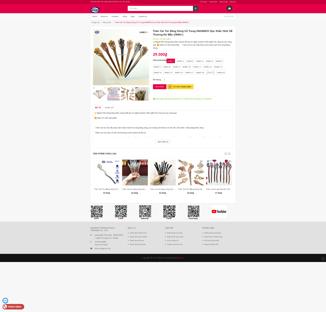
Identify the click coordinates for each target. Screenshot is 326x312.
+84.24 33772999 (100, 245)
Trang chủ (95, 22)
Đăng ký (233, 2)
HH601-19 (210, 73)
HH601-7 (157, 67)
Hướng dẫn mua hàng (212, 233)
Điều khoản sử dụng (174, 233)
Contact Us (142, 16)
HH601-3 (190, 61)
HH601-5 (209, 61)
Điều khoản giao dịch (175, 237)
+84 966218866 (100, 242)
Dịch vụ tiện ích (173, 241)
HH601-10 (186, 67)
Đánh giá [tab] (109, 108)
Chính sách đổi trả (137, 241)
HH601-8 (167, 67)
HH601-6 (219, 61)
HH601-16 (178, 73)
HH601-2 (180, 61)
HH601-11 (197, 67)
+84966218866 (182, 87)
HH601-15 (168, 73)
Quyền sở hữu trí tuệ (174, 244)
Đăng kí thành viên (211, 244)
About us (104, 16)
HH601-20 (221, 73)
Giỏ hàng (203, 2)
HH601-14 (157, 73)
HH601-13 (218, 67)
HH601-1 (170, 61)
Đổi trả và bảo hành (211, 241)
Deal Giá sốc (229, 16)
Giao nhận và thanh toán (213, 237)
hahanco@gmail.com (102, 248)
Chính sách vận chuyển (138, 237)
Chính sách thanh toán (138, 233)
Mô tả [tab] (98, 108)
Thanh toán (213, 2)
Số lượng (157, 80)
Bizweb (181, 258)
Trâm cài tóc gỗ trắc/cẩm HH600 (219, 189)
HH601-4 (199, 61)
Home (94, 16)
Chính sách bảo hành (138, 244)
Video (125, 16)
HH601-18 (200, 73)
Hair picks (107, 22)
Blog (132, 16)
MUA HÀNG (159, 87)
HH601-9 (176, 67)
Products (115, 16)
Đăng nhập (224, 2)
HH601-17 (189, 73)
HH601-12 (207, 67)
